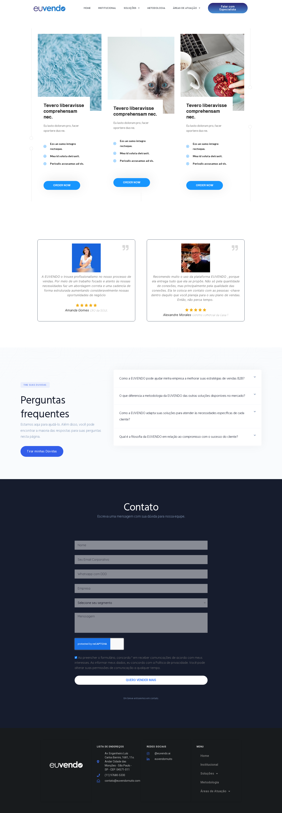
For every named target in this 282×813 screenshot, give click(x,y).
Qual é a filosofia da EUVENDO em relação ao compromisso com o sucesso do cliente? (178, 437)
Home (87, 8)
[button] (35, 385)
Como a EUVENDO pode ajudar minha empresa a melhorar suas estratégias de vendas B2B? (182, 378)
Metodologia (156, 8)
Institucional (107, 8)
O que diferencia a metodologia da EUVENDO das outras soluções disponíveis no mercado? (182, 396)
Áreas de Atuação (185, 8)
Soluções (130, 8)
